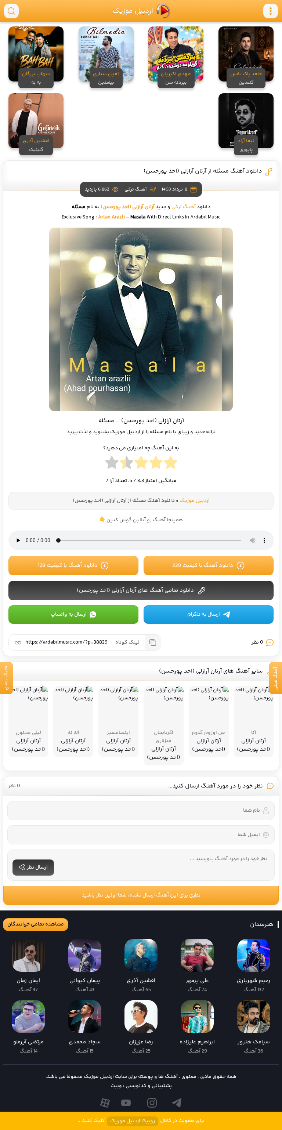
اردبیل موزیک (132, 11)
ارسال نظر (37, 867)
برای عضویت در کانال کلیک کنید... (141, 1121)
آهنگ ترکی (135, 189)
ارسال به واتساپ (69, 615)
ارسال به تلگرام (203, 615)
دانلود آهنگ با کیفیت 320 (202, 565)
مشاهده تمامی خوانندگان (35, 924)
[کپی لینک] (153, 642)
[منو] (270, 11)
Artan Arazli (111, 217)
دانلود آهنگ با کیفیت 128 (68, 565)
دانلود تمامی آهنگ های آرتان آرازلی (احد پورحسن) (135, 590)
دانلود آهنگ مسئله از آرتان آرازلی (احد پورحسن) (203, 171)
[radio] (170, 464)
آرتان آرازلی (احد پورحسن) (128, 207)
